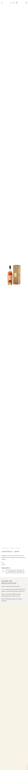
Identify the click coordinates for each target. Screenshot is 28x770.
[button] (26, 2)
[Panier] (16, 3)
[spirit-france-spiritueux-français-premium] (2, 3)
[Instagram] (11, 3)
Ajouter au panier (15, 571)
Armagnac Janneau (15, 548)
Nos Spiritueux (5, 548)
